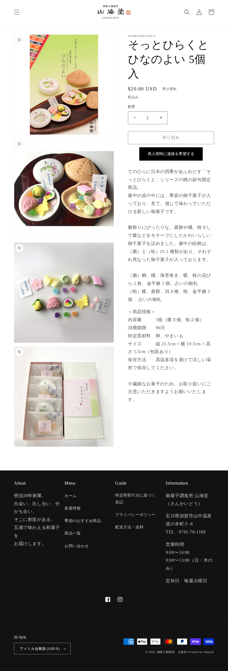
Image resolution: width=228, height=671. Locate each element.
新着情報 (73, 508)
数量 (131, 107)
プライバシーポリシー (135, 515)
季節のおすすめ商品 (83, 521)
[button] (17, 12)
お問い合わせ (77, 546)
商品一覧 (73, 533)
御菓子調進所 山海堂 (172, 652)
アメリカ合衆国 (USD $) (40, 649)
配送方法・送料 (129, 527)
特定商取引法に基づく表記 (135, 498)
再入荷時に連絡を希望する (171, 153)
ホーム (71, 496)
